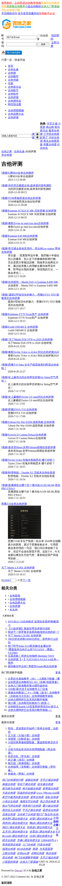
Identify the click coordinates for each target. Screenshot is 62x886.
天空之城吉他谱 (49, 779)
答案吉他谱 (50, 144)
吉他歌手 (13, 90)
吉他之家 (6, 151)
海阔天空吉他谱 (29, 801)
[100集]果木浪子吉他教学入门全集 (28, 689)
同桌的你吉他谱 (26, 792)
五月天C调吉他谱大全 (15, 831)
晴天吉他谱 (8, 840)
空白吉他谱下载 (10, 9)
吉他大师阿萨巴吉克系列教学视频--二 (30, 710)
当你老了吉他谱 (26, 814)
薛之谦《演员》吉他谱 (21, 759)
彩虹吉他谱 (51, 797)
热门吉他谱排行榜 (12, 779)
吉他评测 (13, 97)
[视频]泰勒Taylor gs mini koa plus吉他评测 (25, 223)
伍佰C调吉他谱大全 (40, 836)
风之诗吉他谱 (48, 801)
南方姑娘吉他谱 (31, 788)
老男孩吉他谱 (50, 788)
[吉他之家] (16, 28)
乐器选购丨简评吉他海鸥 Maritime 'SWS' (31, 656)
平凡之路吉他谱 (31, 810)
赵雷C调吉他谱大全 (40, 818)
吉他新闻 (15, 595)
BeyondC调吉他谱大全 (15, 836)
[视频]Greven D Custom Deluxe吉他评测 (23, 434)
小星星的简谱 (10, 861)
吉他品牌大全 (16, 114)
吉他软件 (13, 93)
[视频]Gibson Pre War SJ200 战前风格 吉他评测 (28, 422)
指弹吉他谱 (8, 848)
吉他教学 (13, 76)
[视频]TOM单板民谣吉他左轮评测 (21, 198)
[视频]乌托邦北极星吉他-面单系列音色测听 (26, 185)
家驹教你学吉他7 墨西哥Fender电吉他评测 (32, 666)
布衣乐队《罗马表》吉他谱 (24, 756)
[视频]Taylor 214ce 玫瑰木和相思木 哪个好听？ (28, 460)
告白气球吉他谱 (11, 805)
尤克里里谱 (46, 848)
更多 (58, 672)
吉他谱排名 (14, 100)
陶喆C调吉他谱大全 (40, 823)
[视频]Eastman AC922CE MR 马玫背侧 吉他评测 (28, 210)
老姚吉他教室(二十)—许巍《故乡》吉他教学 (34, 692)
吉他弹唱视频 (16, 110)
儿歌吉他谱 (8, 853)
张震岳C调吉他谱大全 (42, 831)
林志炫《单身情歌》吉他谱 (24, 763)
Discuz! (19, 870)
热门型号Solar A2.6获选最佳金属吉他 (29, 646)
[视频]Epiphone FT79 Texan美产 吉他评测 (24, 314)
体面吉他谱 (8, 784)
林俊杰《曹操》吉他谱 (21, 773)
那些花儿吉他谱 (11, 810)
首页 (10, 66)
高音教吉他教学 (16, 6)
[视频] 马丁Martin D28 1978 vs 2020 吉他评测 (27, 339)
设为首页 (23, 13)
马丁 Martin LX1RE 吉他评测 (18, 567)
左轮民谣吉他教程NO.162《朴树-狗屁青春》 (34, 682)
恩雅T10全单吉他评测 (14, 503)
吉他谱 (12, 73)
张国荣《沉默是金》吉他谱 (24, 738)
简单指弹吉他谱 (11, 844)
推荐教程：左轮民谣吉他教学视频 (21, 2)
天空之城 (52, 123)
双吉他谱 (7, 857)
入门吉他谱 (29, 844)
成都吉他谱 (31, 779)
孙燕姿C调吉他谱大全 (39, 827)
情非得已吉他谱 (31, 805)
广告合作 (47, 814)
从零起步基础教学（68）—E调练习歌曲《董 (34, 678)
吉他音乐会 (14, 86)
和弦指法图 (14, 104)
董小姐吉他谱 (50, 805)
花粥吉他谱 (37, 853)
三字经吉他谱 (51, 134)
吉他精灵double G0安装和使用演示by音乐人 (33, 706)
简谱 (35, 848)
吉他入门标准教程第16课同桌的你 (28, 685)
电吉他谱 (51, 853)
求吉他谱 (6, 155)
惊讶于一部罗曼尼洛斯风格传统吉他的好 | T (33, 632)
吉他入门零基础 (50, 6)
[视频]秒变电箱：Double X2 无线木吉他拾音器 (28, 472)
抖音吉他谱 (43, 844)
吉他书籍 (13, 79)
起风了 (44, 137)
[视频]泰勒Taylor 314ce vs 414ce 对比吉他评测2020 (30, 352)
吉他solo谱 (23, 853)
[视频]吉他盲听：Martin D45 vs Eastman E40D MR (29, 282)
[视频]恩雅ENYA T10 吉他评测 (19, 409)
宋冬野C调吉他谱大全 (15, 818)
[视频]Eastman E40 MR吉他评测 (19, 235)
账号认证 (49, 13)
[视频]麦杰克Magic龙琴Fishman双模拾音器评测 (28, 447)
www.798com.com (46, 792)
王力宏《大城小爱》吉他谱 (24, 735)
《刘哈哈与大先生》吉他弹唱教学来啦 (30, 696)
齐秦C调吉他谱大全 (28, 840)
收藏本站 (33, 13)
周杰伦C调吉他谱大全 (15, 823)
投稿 (41, 13)
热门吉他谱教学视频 (26, 857)
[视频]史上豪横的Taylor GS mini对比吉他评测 (27, 396)
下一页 (27, 580)
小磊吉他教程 (33, 6)
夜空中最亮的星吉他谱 (15, 797)
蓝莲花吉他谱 (50, 810)
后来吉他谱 (8, 814)
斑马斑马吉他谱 (11, 788)
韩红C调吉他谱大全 (13, 827)
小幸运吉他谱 (10, 801)
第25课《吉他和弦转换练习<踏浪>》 (29, 703)
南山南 (50, 127)
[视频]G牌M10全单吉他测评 (17, 172)
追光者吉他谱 (45, 784)
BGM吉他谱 (24, 848)
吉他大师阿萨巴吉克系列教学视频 (28, 699)
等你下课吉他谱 (26, 784)
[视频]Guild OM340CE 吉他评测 (19, 326)
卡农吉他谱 (8, 792)
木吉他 (14, 609)
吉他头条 (13, 69)
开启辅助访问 (9, 13)
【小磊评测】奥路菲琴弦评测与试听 (29, 628)
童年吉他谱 (36, 797)
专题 (10, 83)
